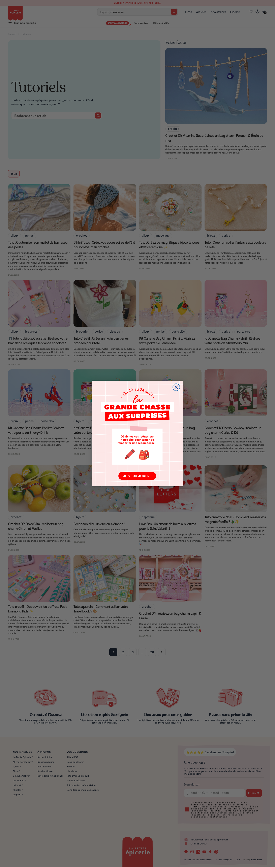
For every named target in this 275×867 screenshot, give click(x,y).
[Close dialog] (176, 387)
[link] (137, 433)
